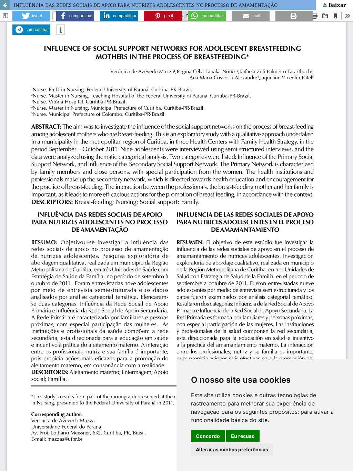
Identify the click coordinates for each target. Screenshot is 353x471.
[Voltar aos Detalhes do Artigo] (5, 5)
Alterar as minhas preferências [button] (232, 449)
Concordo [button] (208, 436)
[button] (31, 16)
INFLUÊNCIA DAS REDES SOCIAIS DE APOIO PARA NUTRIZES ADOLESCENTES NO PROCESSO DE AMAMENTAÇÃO (146, 5)
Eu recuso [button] (243, 436)
